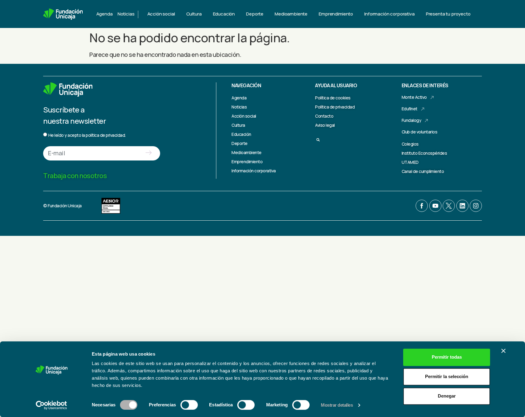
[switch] (189, 405)
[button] (318, 140)
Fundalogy (411, 120)
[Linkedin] (462, 206)
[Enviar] (148, 153)
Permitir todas (447, 357)
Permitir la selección (446, 376)
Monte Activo (414, 97)
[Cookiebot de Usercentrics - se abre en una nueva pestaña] (51, 405)
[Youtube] (435, 206)
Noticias (126, 14)
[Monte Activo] (432, 98)
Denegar (447, 395)
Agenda (104, 14)
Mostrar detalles (337, 405)
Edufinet (409, 109)
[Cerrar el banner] (503, 351)
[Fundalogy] (426, 121)
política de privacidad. (106, 135)
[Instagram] (476, 206)
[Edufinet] (423, 109)
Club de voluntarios (419, 132)
